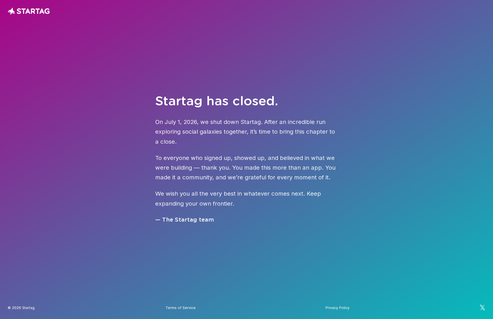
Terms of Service (180, 308)
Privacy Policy (337, 308)
